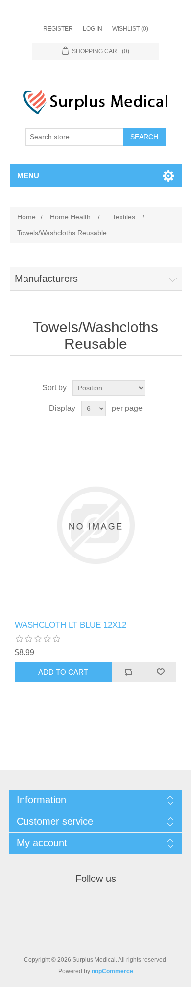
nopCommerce (112, 971)
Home (26, 217)
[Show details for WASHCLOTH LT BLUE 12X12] (96, 525)
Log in (92, 28)
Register (58, 28)
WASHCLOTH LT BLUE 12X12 (70, 625)
